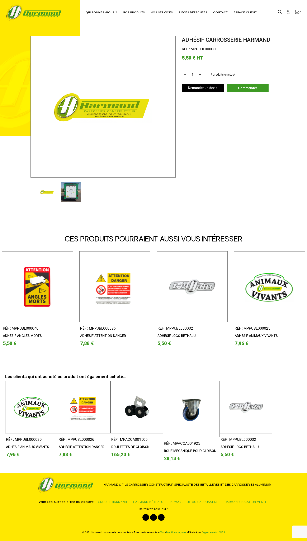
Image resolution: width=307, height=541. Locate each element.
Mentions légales (176, 532)
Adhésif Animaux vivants (256, 336)
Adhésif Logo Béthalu (176, 336)
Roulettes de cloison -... (132, 447)
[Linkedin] (161, 517)
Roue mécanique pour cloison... (191, 451)
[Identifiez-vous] (288, 13)
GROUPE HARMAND (112, 502)
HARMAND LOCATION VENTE (246, 502)
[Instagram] (153, 517)
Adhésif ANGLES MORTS (22, 336)
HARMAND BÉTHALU (148, 502)
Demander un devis (202, 88)
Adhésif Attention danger (103, 336)
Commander (247, 88)
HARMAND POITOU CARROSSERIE (194, 502)
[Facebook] (145, 517)
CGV (161, 532)
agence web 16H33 (214, 532)
